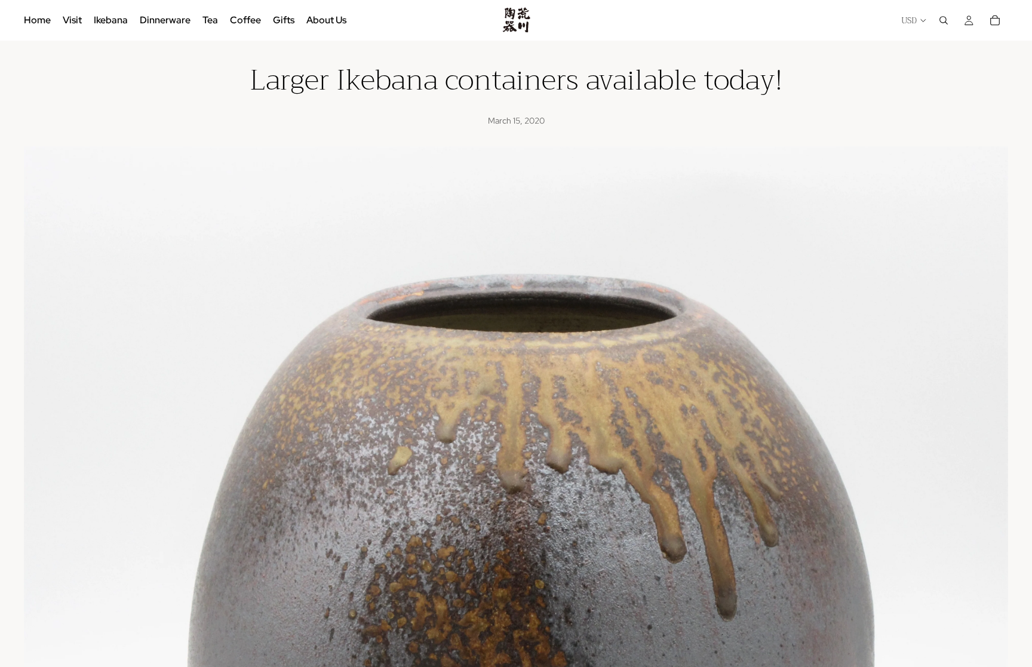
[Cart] (995, 20)
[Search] (943, 20)
